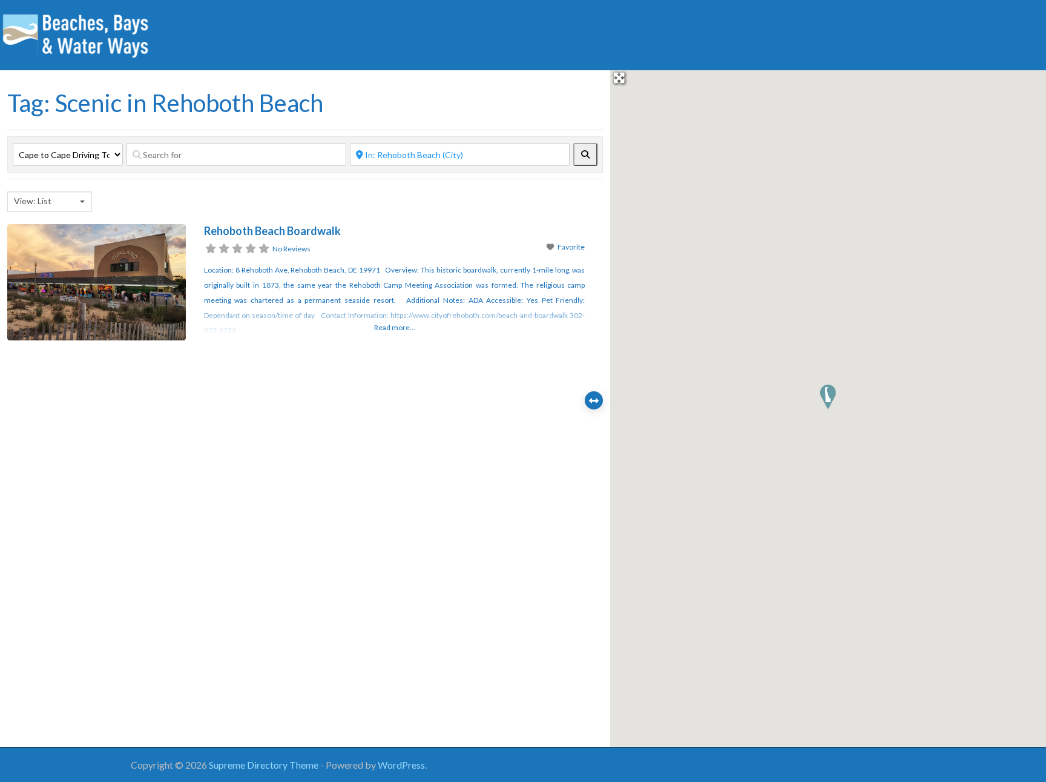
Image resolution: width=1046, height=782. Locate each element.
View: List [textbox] (32, 201)
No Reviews (291, 248)
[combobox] (49, 201)
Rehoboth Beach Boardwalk (272, 230)
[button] (828, 397)
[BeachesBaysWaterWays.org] (75, 33)
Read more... (394, 327)
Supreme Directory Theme (264, 764)
